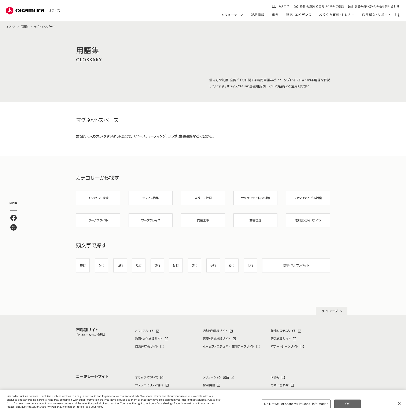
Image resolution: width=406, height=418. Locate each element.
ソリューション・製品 (216, 377)
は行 (176, 265)
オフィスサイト (144, 330)
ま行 (195, 265)
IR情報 (275, 377)
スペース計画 (203, 198)
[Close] (399, 403)
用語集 (24, 26)
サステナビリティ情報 (149, 385)
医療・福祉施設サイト (216, 338)
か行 (101, 265)
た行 (139, 265)
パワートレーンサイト (285, 346)
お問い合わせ (280, 385)
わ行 (250, 265)
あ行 (83, 265)
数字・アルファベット (296, 265)
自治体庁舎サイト (147, 346)
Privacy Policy (16, 410)
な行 (157, 265)
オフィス (54, 10)
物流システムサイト (283, 330)
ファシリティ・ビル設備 (308, 198)
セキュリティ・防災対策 (255, 198)
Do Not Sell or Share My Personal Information (296, 403)
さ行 (120, 265)
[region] (203, 404)
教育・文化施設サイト (149, 338)
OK (347, 403)
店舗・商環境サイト (215, 330)
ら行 (232, 265)
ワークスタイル (98, 220)
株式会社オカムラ (25, 11)
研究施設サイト (281, 338)
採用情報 (209, 385)
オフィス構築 (150, 198)
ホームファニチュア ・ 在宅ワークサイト (228, 346)
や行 (213, 265)
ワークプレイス (150, 220)
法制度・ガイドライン (308, 220)
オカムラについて (146, 377)
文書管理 (255, 220)
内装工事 (203, 220)
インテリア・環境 (98, 198)
